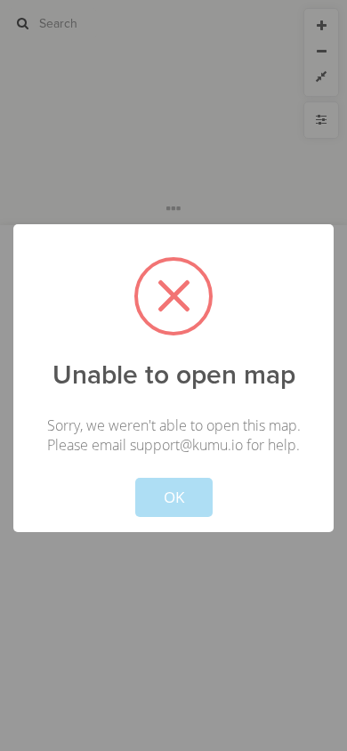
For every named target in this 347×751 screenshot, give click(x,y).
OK (174, 497)
